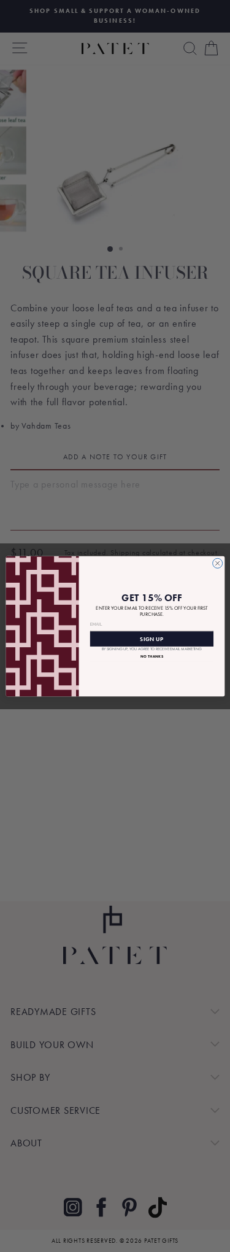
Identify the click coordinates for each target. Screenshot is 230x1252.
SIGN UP (151, 638)
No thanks (151, 656)
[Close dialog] (217, 563)
